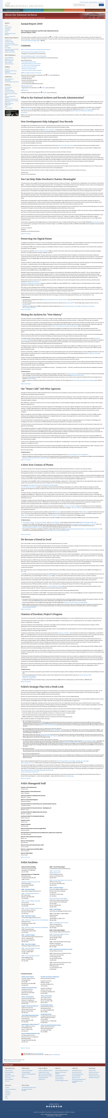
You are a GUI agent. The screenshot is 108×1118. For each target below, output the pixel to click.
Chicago (60, 586)
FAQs (6, 106)
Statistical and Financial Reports (29, 40)
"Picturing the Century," (28, 522)
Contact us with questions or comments (12, 1061)
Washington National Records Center (30, 881)
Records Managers (9, 1079)
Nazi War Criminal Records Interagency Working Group (64, 326)
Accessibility (42, 1112)
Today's (27, 1070)
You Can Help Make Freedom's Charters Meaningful (33, 56)
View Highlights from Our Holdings (77, 1081)
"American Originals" (76, 507)
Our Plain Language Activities (61, 1080)
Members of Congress (10, 1075)
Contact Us (101, 2)
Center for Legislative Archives (45, 1070)
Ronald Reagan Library (47, 1005)
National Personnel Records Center (71, 742)
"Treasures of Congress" (70, 506)
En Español (7, 1094)
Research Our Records (12, 10)
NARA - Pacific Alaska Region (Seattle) (59, 934)
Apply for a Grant (75, 1077)
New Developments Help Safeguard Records (33, 52)
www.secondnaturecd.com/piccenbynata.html (56, 530)
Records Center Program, (51, 735)
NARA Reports (15, 18)
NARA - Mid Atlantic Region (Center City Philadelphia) (34, 920)
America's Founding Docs (10, 1089)
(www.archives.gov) (45, 734)
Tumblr (54, 1106)
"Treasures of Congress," (41, 522)
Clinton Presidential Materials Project (51, 1025)
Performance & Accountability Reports (11, 45)
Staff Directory (42, 1079)
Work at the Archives (93, 1074)
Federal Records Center (44, 1072)
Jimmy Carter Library (46, 996)
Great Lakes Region (51, 586)
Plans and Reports (59, 1077)
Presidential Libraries (43, 1077)
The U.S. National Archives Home (24, 4)
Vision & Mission (8, 27)
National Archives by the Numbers (10, 34)
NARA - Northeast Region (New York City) (31, 908)
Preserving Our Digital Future (29, 62)
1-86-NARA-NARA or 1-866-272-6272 (54, 1115)
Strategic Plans (8, 40)
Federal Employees (9, 1072)
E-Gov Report (8, 47)
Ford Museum (84, 512)
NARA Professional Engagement (9, 104)
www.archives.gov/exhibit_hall (88, 522)
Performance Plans (9, 41)
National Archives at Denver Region (58, 898)
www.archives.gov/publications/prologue (83, 380)
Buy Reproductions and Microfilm (27, 1090)
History (6, 31)
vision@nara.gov (70, 776)
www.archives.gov (96, 222)
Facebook (47, 1106)
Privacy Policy (48, 1112)
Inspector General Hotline (10, 73)
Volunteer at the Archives (94, 1075)
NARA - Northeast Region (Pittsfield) (30, 901)
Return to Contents (26, 233)
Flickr (61, 1106)
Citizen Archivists (84, 2)
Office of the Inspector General (45, 1075)
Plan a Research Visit (76, 1072)
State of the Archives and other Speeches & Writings (12, 50)
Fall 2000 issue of (94, 353)
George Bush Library (46, 1014)
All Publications (25, 1077)
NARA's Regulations (9, 60)
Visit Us (74, 10)
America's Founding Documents (95, 10)
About (9, 18)
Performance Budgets (10, 43)
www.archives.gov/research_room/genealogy (76, 602)
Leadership (7, 30)
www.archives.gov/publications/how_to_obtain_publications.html (83, 529)
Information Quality (9, 90)
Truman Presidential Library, (89, 741)
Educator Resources (54, 10)
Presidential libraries (26, 109)
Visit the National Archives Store (29, 1087)
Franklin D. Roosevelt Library (29, 987)
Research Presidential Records (79, 1079)
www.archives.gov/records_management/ (78, 454)
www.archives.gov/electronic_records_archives (55, 299)
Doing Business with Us (60, 1075)
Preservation (8, 1077)
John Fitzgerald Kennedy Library (30, 1015)
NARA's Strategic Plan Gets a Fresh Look (31, 72)
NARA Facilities (24, 90)
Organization (8, 28)
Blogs (23, 1075)
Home (6, 18)
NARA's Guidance (8, 62)
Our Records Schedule (10, 92)
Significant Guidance (9, 63)
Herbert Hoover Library (27, 976)
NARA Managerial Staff (26, 86)
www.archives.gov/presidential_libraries (32, 527)
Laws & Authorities (9, 57)
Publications (7, 88)
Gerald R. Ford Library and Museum (50, 976)
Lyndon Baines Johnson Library (29, 1024)
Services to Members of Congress (10, 97)
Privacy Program (8, 108)
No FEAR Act (67, 1112)
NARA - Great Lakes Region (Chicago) (30, 948)
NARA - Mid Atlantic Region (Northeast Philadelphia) (34, 927)
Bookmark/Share (93, 2)
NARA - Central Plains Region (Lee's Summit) (61, 880)
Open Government (59, 1078)
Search (101, 5)
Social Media (8, 1092)
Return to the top (25, 857)
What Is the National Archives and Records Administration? (36, 49)
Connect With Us (54, 1104)
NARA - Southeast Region (28, 935)
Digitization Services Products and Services (11, 101)
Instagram (52, 1106)
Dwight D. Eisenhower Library (29, 1006)
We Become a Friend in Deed (28, 68)
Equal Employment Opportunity (12, 81)
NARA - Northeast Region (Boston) (30, 893)
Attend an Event (92, 1070)
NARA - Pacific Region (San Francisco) (59, 922)
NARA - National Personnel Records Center (61, 949)
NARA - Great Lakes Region (28, 944)
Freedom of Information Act (58, 1112)
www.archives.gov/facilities (29, 607)
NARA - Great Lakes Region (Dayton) (30, 955)
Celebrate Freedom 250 (94, 1077)
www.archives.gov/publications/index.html (36, 457)
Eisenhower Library (55, 515)
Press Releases (8, 87)
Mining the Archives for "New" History (31, 63)
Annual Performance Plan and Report (27, 18)
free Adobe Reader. (37, 1053)
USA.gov (72, 1112)
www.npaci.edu (69, 303)
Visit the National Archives (77, 1074)
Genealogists (8, 1074)
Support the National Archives (11, 99)
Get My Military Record (77, 1070)
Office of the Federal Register (45, 1074)
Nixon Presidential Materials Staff (30, 1033)
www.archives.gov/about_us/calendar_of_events (83, 524)
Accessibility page (56, 1054)
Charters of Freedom (49, 129)
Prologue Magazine (26, 1072)
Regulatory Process (9, 59)
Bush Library (57, 512)
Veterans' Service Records (33, 10)
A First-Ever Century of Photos (29, 67)
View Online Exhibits (76, 1075)
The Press (7, 1081)
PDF (52, 37)
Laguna (50, 575)
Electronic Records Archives (66, 145)
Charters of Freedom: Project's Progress (32, 70)
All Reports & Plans (9, 52)
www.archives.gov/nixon (78, 375)
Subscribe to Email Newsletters (29, 1074)
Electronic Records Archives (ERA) (11, 94)
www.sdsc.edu (25, 304)
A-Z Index (7, 1087)
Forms (6, 1098)
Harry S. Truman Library (27, 996)
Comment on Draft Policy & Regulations (11, 71)
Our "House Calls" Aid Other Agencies (31, 65)
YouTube (56, 1106)
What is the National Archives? (61, 1070)
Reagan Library (24, 515)
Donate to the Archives (94, 1072)
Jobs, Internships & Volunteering (9, 79)
